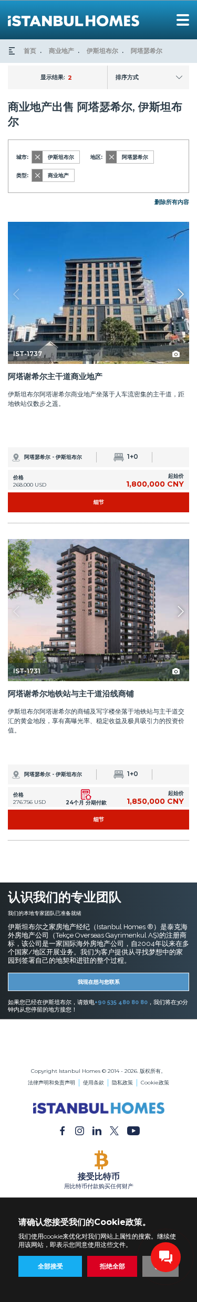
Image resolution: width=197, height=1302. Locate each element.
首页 (30, 51)
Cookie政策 (155, 1082)
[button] (180, 294)
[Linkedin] (96, 1130)
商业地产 (61, 51)
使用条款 (93, 1082)
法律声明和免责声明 (51, 1082)
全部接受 (50, 1266)
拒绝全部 (112, 1266)
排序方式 (127, 77)
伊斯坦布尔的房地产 (98, 1035)
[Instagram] (79, 1130)
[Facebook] (62, 1130)
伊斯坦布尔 (102, 51)
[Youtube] (133, 1130)
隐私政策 (122, 1082)
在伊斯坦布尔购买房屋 (98, 1050)
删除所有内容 (171, 202)
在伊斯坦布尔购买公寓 (98, 1043)
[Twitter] (114, 1130)
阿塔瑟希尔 (146, 51)
